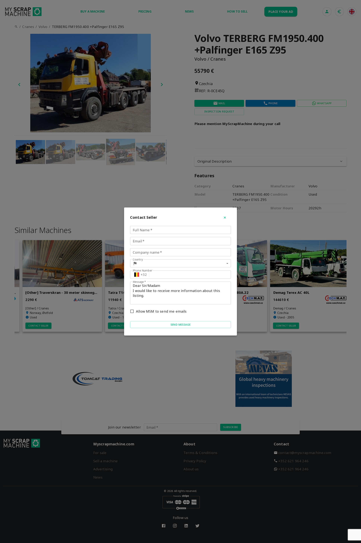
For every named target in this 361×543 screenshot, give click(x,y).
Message (139, 282)
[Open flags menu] (137, 274)
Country (138, 259)
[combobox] (185, 263)
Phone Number (142, 270)
